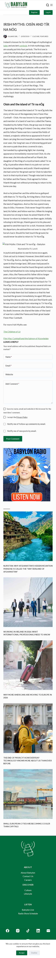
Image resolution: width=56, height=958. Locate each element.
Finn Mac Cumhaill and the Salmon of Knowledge (26, 338)
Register (34, 12)
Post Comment (12, 438)
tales (5, 45)
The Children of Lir (12, 331)
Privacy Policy (21, 417)
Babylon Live (28, 909)
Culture (35, 36)
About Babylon (28, 872)
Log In (48, 12)
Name (8, 357)
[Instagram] (17, 930)
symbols (23, 45)
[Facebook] (7, 930)
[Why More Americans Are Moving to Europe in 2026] (28, 665)
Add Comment (12, 384)
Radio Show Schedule (28, 913)
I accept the (17, 417)
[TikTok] (28, 930)
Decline (34, 953)
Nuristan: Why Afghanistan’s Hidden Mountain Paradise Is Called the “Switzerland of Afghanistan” (28, 569)
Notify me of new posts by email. (21, 431)
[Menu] (51, 5)
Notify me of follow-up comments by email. (26, 424)
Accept (21, 953)
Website (9, 374)
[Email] (48, 930)
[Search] (47, 5)
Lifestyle (28, 893)
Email (8, 365)
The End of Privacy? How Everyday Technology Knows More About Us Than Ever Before (27, 761)
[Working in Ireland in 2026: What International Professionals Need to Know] (28, 602)
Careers (28, 880)
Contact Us (28, 876)
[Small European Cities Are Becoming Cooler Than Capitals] (28, 794)
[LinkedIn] (38, 930)
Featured (44, 36)
